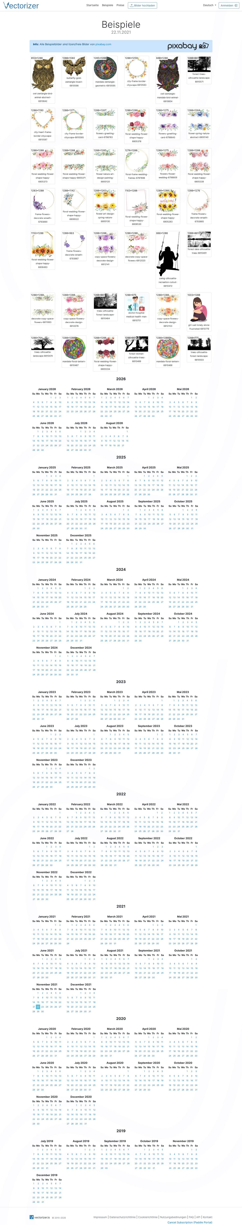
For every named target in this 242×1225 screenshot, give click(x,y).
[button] (209, 5)
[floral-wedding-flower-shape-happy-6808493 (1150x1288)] (42, 244)
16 (55, 407)
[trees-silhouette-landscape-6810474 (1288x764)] (42, 343)
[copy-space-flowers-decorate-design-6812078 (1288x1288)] (74, 304)
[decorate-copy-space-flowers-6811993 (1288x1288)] (42, 304)
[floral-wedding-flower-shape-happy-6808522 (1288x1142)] (74, 199)
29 (51, 416)
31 (60, 416)
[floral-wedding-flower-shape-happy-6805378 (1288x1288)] (136, 120)
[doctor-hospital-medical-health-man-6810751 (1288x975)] (136, 302)
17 (60, 407)
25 (34, 416)
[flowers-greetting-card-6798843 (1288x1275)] (167, 120)
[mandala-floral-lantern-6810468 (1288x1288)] (167, 347)
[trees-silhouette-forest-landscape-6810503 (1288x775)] (199, 343)
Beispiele (107, 5)
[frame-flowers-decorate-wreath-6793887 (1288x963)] (74, 240)
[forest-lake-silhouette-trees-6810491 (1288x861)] (199, 239)
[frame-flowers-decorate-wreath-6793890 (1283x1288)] (42, 200)
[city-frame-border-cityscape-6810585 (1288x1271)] (74, 120)
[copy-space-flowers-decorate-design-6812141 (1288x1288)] (105, 243)
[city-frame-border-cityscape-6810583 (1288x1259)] (136, 67)
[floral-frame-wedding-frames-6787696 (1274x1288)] (136, 160)
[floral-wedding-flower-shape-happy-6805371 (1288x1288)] (74, 160)
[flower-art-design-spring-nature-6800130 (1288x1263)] (105, 200)
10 (60, 402)
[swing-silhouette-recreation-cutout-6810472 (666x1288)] (167, 253)
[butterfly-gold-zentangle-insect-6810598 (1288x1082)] (74, 66)
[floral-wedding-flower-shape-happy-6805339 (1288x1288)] (199, 160)
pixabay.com (103, 44)
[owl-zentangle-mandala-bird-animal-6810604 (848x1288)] (167, 74)
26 (38, 416)
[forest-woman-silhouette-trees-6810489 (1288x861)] (136, 343)
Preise (120, 5)
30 (55, 416)
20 (42, 411)
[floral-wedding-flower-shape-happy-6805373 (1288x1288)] (42, 160)
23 (55, 411)
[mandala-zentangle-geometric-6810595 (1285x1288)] (105, 68)
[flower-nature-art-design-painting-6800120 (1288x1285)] (105, 160)
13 (42, 407)
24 (60, 411)
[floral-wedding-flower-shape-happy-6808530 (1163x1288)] (136, 201)
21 (47, 411)
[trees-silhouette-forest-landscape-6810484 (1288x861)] (105, 301)
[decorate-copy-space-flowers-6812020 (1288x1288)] (136, 243)
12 (38, 407)
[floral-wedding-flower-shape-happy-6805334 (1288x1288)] (105, 347)
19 (38, 411)
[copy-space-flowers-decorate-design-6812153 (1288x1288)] (167, 304)
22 (51, 411)
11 (34, 407)
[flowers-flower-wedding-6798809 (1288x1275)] (167, 160)
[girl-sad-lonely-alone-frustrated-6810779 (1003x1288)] (199, 308)
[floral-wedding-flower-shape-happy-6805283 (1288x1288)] (167, 200)
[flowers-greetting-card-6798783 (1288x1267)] (105, 120)
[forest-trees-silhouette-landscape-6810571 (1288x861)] (199, 64)
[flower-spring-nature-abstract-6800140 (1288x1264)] (199, 120)
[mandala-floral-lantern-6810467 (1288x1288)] (74, 347)
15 (51, 407)
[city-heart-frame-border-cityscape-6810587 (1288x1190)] (42, 119)
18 (34, 411)
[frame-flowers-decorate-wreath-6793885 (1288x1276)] (199, 200)
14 (47, 407)
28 (47, 416)
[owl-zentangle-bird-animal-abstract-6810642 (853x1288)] (42, 74)
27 (42, 416)
